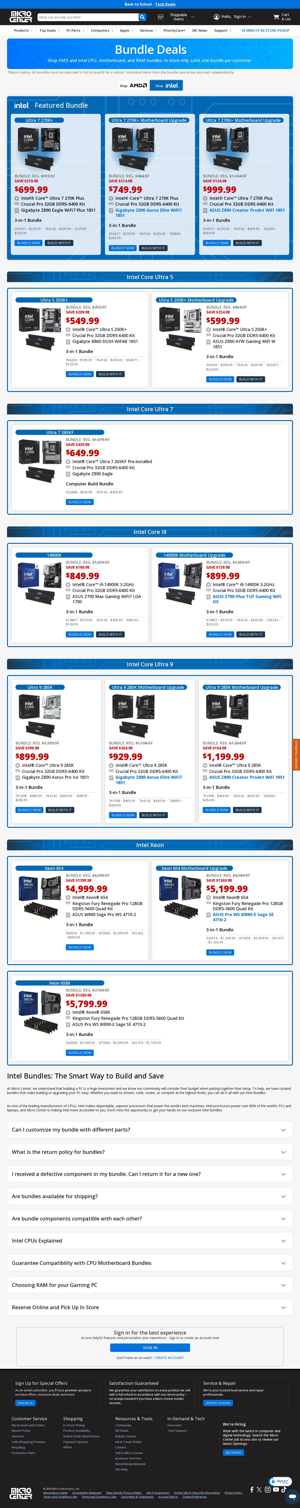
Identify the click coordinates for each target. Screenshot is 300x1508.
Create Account (169, 1358)
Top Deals (47, 30)
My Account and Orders (28, 1425)
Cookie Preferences (195, 1496)
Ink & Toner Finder (128, 1442)
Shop (130, 87)
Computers (100, 30)
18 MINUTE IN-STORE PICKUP (265, 30)
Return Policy (21, 1430)
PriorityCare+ (174, 30)
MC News (199, 30)
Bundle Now (28, 243)
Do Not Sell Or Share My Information (197, 1492)
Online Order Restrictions (81, 1436)
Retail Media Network (130, 1464)
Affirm (67, 1447)
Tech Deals (165, 4)
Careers (121, 1447)
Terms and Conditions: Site (60, 1496)
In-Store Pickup (74, 1425)
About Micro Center (55, 1492)
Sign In (150, 1347)
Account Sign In (168, 1496)
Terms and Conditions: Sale (99, 1496)
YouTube (275, 1490)
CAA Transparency (157, 1492)
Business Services (128, 1458)
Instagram (267, 1490)
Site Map (121, 1469)
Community (123, 1425)
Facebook (251, 1490)
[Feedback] (295, 754)
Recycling (18, 1447)
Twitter (260, 1490)
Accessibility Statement (86, 1492)
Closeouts (174, 1425)
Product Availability (76, 1430)
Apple (124, 30)
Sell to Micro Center (129, 1453)
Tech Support (177, 1430)
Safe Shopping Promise (28, 1442)
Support (221, 30)
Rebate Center (125, 1436)
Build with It (59, 243)
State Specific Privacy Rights (124, 1492)
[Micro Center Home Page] (21, 15)
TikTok (283, 1490)
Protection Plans (23, 1453)
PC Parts (73, 30)
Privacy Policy (233, 1492)
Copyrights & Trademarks (137, 1496)
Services (146, 30)
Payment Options (75, 1442)
